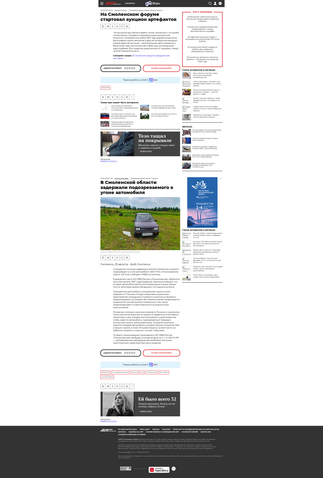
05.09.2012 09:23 (106, 10)
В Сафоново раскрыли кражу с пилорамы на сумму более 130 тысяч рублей (202, 39)
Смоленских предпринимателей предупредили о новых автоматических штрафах (202, 29)
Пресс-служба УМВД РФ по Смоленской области (120, 252)
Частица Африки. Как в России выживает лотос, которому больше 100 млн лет (207, 260)
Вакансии (166, 429)
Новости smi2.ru (108, 161)
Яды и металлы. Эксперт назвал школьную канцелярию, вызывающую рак (205, 75)
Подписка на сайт (136, 432)
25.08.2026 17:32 (106, 178)
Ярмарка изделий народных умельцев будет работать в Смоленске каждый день (122, 124)
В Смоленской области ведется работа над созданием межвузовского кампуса (202, 49)
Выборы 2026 (206, 432)
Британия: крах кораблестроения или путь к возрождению (205, 156)
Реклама (155, 429)
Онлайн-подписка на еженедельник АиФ (162, 432)
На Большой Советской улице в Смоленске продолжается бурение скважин (202, 19)
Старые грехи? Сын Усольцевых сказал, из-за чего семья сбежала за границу (207, 109)
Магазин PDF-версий (190, 432)
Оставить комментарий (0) (161, 68)
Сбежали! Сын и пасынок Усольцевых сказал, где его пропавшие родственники (208, 269)
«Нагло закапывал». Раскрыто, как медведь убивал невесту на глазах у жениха (207, 84)
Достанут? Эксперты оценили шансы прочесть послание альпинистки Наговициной (207, 244)
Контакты (122, 432)
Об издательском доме (127, 429)
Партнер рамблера (140, 468)
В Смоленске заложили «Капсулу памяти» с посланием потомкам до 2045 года (202, 59)
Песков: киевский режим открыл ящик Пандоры (205, 139)
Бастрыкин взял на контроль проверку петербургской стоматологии (203, 165)
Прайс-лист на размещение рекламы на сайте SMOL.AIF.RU (196, 429)
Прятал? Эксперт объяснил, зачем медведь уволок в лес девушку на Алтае (206, 100)
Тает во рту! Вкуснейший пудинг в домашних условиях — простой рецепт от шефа (206, 92)
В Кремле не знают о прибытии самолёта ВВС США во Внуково (204, 147)
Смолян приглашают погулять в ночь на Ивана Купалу (164, 115)
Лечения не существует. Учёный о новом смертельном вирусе (206, 116)
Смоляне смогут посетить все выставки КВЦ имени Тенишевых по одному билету (124, 116)
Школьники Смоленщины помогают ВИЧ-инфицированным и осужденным (124, 108)
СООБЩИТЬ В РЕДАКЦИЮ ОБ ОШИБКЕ (132, 434)
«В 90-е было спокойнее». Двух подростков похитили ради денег (206, 276)
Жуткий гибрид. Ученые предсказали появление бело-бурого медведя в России (207, 235)
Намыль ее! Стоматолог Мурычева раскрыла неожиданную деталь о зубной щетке (206, 252)
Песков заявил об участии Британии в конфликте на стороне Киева (206, 131)
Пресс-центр (145, 429)
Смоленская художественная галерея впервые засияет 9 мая (163, 107)
